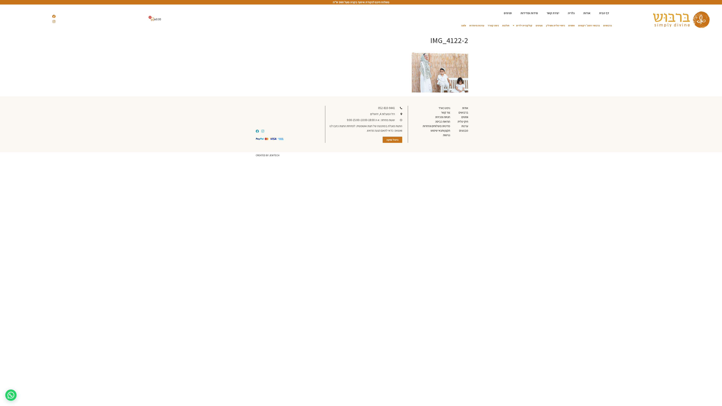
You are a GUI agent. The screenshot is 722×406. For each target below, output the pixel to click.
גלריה (571, 13)
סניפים (508, 13)
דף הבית (604, 13)
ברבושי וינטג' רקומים (589, 25)
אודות (586, 13)
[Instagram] (54, 21)
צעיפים (539, 25)
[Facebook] (54, 16)
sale (463, 25)
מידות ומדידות (529, 13)
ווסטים (571, 25)
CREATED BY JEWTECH (267, 155)
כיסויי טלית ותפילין (555, 25)
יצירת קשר (553, 13)
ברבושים (607, 25)
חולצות (505, 25)
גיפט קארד (493, 25)
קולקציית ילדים (524, 25)
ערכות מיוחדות (476, 25)
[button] (11, 395)
